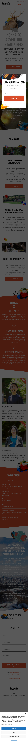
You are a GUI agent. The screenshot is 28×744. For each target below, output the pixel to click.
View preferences (14, 737)
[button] (25, 713)
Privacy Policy (14, 740)
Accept (14, 728)
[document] (14, 371)
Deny (14, 733)
